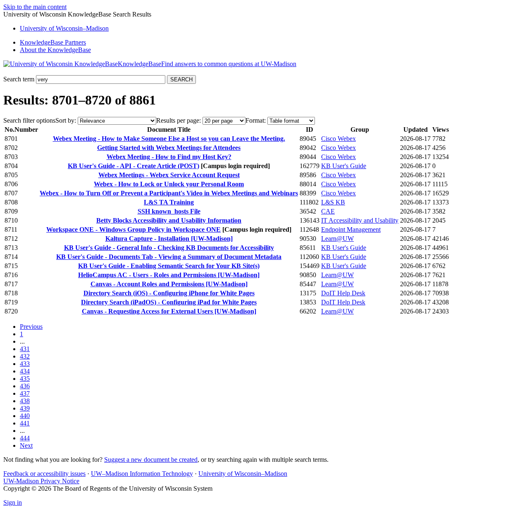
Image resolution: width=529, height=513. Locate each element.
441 (25, 423)
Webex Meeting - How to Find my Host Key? (169, 156)
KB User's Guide (343, 165)
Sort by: (65, 120)
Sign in (12, 502)
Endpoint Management (351, 229)
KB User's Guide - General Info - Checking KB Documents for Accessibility (169, 247)
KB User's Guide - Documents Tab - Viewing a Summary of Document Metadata (168, 256)
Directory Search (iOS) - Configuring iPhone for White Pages (169, 293)
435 (25, 378)
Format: (255, 120)
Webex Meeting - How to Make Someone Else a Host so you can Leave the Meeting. (169, 138)
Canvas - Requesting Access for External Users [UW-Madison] (169, 311)
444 (25, 438)
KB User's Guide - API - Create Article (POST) (133, 165)
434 (25, 371)
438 (25, 400)
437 (25, 393)
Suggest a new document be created (151, 459)
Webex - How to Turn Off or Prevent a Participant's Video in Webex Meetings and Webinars (169, 193)
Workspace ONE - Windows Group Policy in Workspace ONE (133, 229)
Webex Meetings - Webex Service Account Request (169, 174)
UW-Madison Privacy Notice (41, 480)
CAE (328, 211)
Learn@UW (337, 238)
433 (25, 363)
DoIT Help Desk (343, 293)
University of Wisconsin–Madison (242, 473)
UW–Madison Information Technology (142, 473)
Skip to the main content (35, 6)
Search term (18, 79)
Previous (31, 326)
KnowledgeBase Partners (53, 42)
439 (25, 408)
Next (26, 445)
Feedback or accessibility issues (44, 473)
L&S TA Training (169, 202)
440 (25, 415)
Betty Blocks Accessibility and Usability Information (168, 220)
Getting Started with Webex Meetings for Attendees (169, 147)
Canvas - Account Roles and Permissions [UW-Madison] (169, 283)
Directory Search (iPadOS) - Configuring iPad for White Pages (169, 302)
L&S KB (333, 202)
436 (25, 386)
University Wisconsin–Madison (64, 28)
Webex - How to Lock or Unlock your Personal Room (169, 184)
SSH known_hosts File (169, 211)
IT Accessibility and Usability (359, 220)
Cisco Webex (338, 138)
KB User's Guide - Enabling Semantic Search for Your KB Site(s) (169, 265)
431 (25, 348)
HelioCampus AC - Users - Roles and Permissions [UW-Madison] (169, 274)
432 (25, 356)
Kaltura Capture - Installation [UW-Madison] (169, 238)
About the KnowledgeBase (55, 49)
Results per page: (178, 120)
